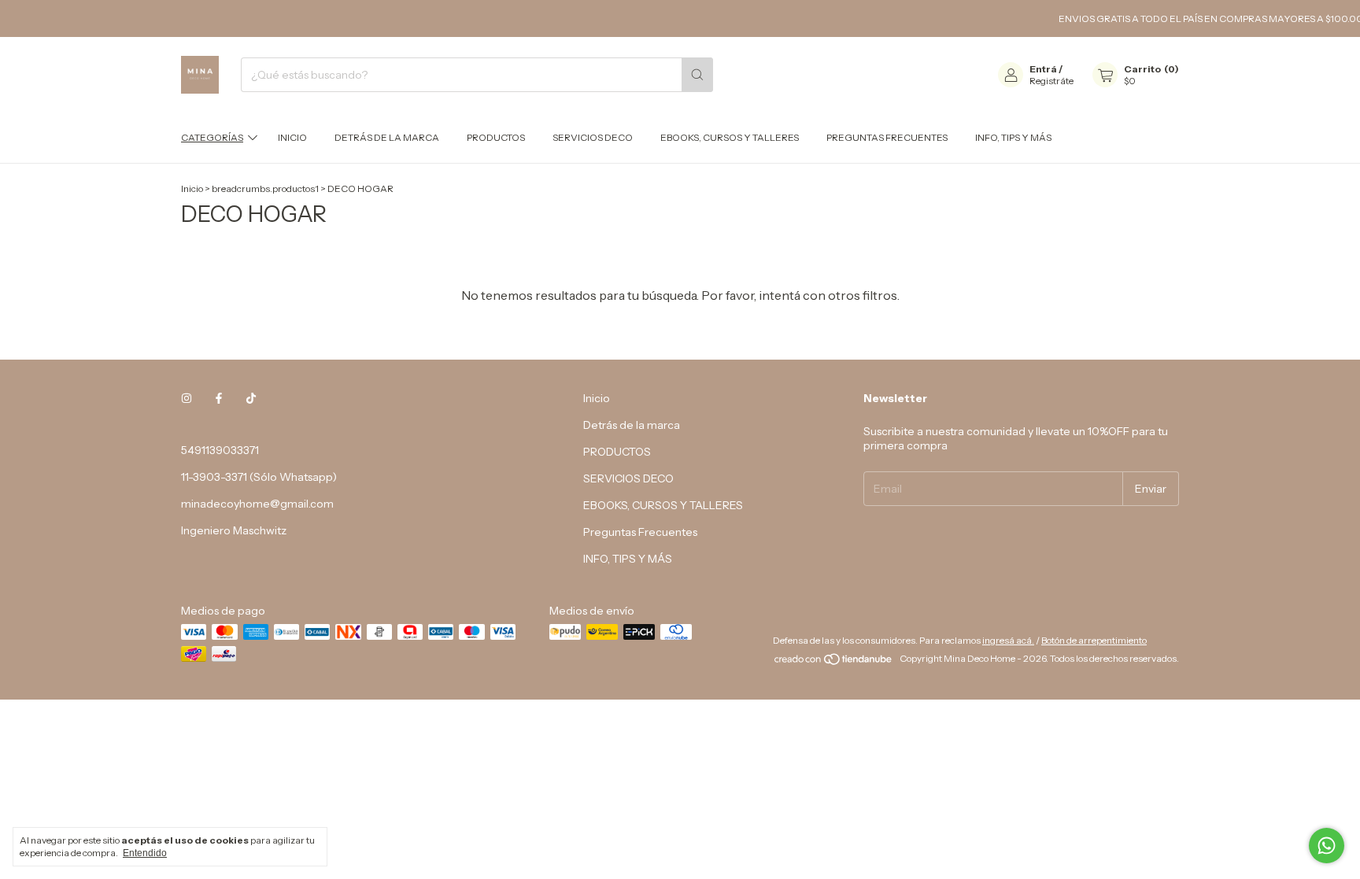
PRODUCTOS (496, 137)
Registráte (1051, 81)
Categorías (212, 137)
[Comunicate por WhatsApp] (1326, 845)
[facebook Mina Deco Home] (218, 398)
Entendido (145, 853)
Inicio (292, 137)
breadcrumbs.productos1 (265, 188)
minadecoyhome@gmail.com (257, 504)
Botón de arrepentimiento (1094, 640)
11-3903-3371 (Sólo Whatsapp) (259, 477)
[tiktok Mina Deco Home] (251, 398)
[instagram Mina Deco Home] (186, 398)
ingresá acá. (1008, 640)
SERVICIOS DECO (592, 137)
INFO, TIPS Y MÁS (1013, 137)
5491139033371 (220, 450)
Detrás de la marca (386, 137)
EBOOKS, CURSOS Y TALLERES (729, 137)
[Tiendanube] (834, 662)
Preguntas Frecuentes (887, 137)
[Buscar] (697, 74)
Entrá (1043, 69)
